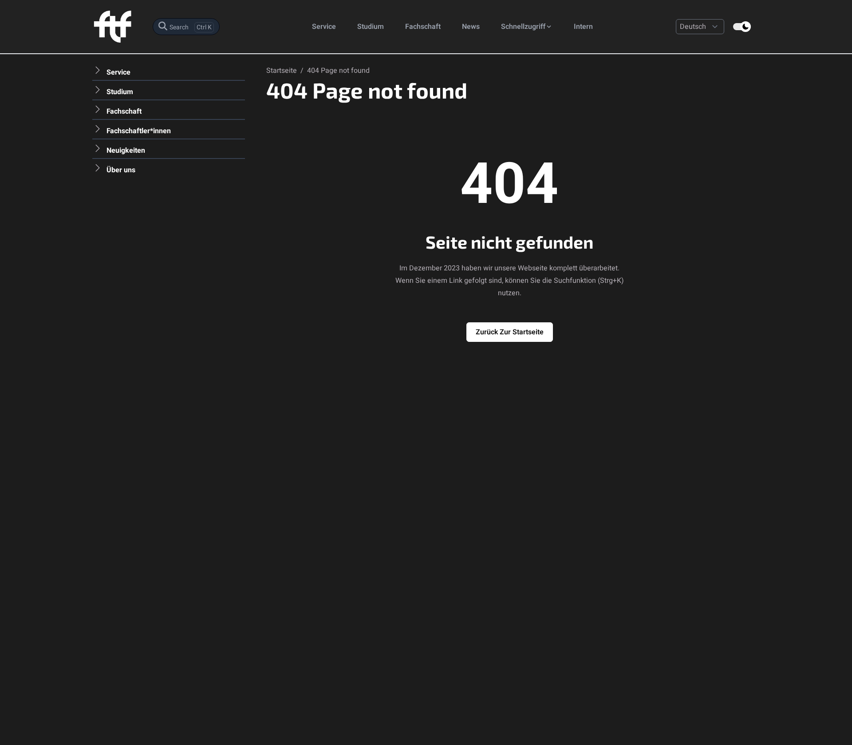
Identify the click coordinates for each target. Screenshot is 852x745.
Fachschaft (423, 26)
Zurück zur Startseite (510, 332)
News (471, 26)
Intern (583, 26)
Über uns (120, 170)
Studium (370, 26)
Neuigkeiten (125, 150)
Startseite (282, 70)
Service (324, 26)
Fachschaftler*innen (138, 131)
